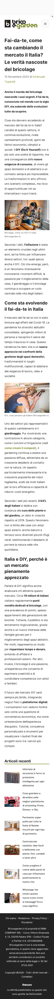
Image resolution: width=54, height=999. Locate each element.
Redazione (24, 918)
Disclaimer (27, 922)
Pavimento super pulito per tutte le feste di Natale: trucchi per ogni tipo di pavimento (33, 825)
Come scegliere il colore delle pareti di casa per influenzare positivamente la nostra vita (33, 873)
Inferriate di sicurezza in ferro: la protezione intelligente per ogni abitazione (33, 777)
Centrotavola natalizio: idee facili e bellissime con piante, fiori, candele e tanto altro (33, 849)
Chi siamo (11, 918)
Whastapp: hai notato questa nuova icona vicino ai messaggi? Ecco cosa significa (32, 897)
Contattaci (27, 976)
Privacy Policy (39, 918)
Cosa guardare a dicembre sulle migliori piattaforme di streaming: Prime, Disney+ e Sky (33, 801)
